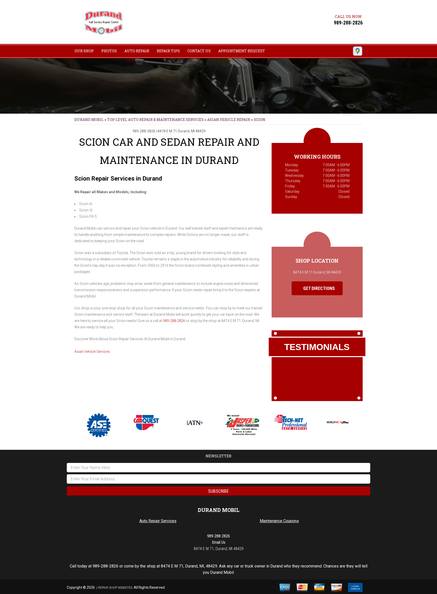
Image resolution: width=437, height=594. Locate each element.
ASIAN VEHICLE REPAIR (228, 119)
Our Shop (84, 50)
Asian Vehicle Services (92, 352)
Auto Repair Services (158, 520)
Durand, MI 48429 (192, 131)
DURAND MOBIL (89, 119)
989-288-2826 (348, 23)
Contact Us (199, 50)
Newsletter (218, 456)
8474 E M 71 (167, 131)
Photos (109, 50)
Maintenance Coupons (279, 520)
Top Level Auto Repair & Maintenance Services (155, 119)
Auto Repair (136, 50)
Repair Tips (168, 50)
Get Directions (318, 288)
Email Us (218, 542)
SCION (259, 119)
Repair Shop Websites (115, 587)
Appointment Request (241, 50)
